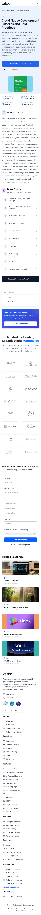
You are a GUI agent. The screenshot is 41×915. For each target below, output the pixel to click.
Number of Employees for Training (16, 530)
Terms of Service (21, 911)
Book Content (10, 302)
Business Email (9, 488)
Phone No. (7, 499)
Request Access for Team (20, 64)
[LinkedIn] (16, 710)
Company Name (9, 509)
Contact (18, 909)
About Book (10, 298)
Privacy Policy (28, 909)
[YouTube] (22, 710)
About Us (11, 909)
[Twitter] (11, 710)
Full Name (7, 478)
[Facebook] (5, 710)
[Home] (6, 3)
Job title (7, 519)
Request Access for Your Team (20, 279)
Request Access (22, 323)
